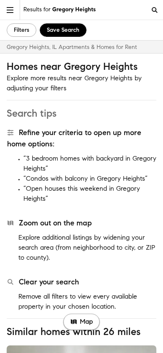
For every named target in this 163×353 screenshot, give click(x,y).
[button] (10, 10)
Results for (59, 9)
